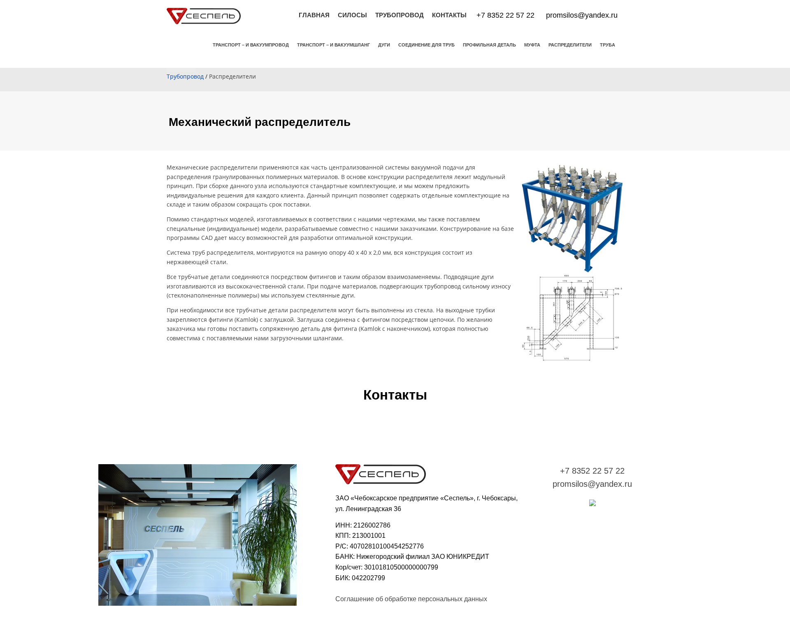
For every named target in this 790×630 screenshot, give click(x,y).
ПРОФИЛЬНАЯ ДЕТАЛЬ (489, 44)
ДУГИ (384, 44)
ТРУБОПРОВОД (399, 15)
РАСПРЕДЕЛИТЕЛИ (570, 44)
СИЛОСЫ (352, 15)
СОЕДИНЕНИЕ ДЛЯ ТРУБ (426, 44)
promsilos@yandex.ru (582, 15)
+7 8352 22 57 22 (505, 15)
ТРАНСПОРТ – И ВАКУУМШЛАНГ (333, 44)
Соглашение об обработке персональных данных (411, 598)
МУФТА (532, 44)
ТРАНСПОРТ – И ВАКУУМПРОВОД (251, 44)
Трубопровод (185, 76)
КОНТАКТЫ (449, 15)
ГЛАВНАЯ (314, 15)
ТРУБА (607, 44)
